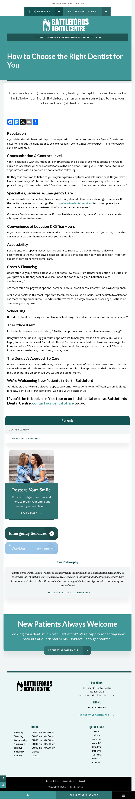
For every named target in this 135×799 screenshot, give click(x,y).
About (97, 735)
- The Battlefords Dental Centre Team (68, 593)
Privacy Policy (52, 781)
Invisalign (97, 743)
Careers (96, 754)
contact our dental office (53, 403)
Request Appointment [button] (83, 11)
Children (96, 746)
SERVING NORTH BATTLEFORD (67, 3)
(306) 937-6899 (39, 11)
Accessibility (69, 781)
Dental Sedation (19, 429)
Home (97, 731)
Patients (97, 750)
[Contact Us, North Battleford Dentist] (31, 533)
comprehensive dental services (73, 203)
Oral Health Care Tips (26, 438)
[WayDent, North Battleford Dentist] (31, 548)
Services (96, 739)
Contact (97, 762)
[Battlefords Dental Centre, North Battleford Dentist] (34, 686)
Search (82, 781)
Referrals (97, 758)
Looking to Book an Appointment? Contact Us (65, 37)
